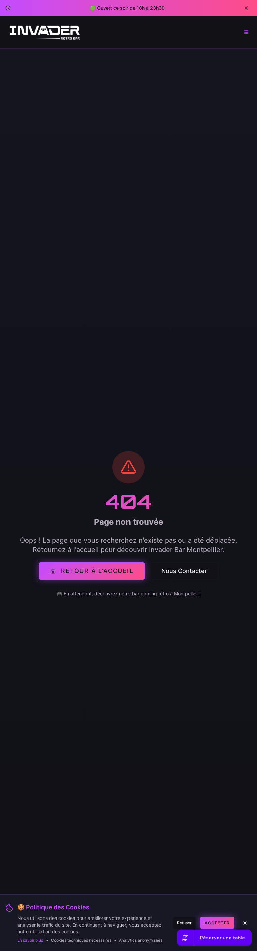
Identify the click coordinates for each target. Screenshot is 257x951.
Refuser (184, 922)
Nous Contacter (184, 570)
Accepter (217, 922)
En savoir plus (30, 940)
